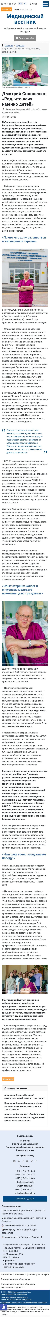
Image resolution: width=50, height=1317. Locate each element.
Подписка (6, 9)
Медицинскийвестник (25, 19)
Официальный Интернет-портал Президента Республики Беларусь (23, 1212)
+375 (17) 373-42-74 (25, 1174)
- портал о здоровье (20, 1225)
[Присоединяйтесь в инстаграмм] (2, 3)
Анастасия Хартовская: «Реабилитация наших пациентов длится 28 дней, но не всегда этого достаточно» (24, 1117)
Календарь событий (23, 9)
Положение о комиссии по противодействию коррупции (23, 1302)
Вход (34, 3)
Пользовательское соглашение (14, 1295)
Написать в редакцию (25, 1199)
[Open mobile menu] (46, 4)
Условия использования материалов (16, 1300)
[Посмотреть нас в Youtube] (10, 3)
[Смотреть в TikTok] (15, 3)
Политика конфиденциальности (14, 1297)
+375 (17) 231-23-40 (25, 1178)
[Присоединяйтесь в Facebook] (7, 3)
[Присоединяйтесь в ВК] (5, 3)
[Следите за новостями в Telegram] (12, 3)
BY (25, 3)
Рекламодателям (25, 1150)
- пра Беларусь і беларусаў (23, 1237)
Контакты (25, 1140)
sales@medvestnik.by (25, 1193)
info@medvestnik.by (25, 1182)
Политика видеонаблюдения (15, 1279)
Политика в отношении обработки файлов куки (25, 1274)
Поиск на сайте (26, 38)
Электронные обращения (25, 1144)
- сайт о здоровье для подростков (19, 1231)
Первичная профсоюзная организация (25, 1147)
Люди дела (8, 1079)
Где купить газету (25, 1155)
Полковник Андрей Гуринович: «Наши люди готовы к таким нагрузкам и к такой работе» (23, 1106)
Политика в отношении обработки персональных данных (18, 1286)
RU (20, 3)
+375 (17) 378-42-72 (25, 1171)
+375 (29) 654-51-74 (25, 1189)
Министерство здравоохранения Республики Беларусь (24, 1219)
